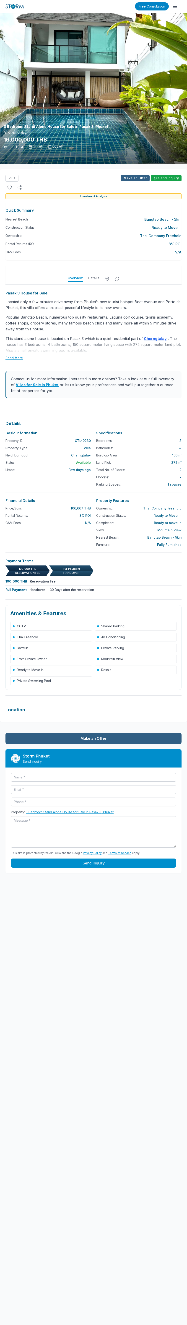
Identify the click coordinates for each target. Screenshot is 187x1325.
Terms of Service (119, 853)
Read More (14, 358)
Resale (106, 670)
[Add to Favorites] (9, 187)
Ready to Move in (30, 670)
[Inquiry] (117, 278)
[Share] (20, 187)
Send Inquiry (168, 178)
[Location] (107, 278)
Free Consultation (152, 6)
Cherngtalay (81, 455)
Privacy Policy (92, 853)
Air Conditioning (113, 637)
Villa (12, 178)
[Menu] (175, 6)
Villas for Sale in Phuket (37, 385)
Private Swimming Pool (34, 681)
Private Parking (112, 648)
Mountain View (112, 659)
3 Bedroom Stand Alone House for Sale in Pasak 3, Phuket (70, 812)
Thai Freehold (27, 637)
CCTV (21, 626)
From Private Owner (32, 659)
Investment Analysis (93, 196)
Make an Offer (135, 178)
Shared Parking (113, 626)
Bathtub (22, 648)
